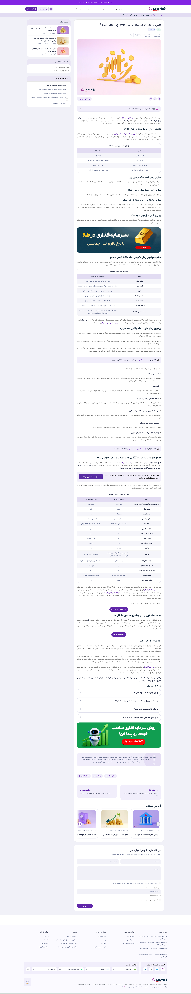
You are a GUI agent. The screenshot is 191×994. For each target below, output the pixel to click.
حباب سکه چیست (141, 360)
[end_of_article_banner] (119, 724)
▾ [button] (67, 99)
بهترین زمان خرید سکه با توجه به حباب (55, 93)
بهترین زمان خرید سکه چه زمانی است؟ (144, 692)
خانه (165, 15)
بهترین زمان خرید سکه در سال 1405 (56, 85)
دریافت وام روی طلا (118, 634)
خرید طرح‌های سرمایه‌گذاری (61, 70)
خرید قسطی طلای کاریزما (112, 592)
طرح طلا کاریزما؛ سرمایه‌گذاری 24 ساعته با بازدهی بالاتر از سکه (48, 97)
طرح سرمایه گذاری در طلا (90, 477)
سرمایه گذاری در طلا (129, 118)
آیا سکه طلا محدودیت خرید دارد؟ (146, 709)
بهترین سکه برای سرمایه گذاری (137, 449)
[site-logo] (157, 9)
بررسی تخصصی (147, 34)
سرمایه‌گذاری (154, 15)
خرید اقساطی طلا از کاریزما (118, 609)
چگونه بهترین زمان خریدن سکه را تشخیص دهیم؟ (52, 89)
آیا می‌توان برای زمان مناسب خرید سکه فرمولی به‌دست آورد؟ (136, 700)
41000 (125, 987)
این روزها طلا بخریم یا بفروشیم (124, 134)
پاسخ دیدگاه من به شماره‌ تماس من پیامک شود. (146, 900)
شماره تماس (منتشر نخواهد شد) (153, 888)
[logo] (159, 980)
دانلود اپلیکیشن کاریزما (62, 67)
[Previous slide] (158, 824)
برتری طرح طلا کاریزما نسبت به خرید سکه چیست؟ (140, 717)
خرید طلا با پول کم (150, 590)
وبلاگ (160, 15)
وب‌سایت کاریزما (43, 9)
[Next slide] (80, 824)
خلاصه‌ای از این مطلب (59, 103)
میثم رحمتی (157, 36)
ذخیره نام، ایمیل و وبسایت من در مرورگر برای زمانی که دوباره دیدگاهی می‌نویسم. (135, 883)
